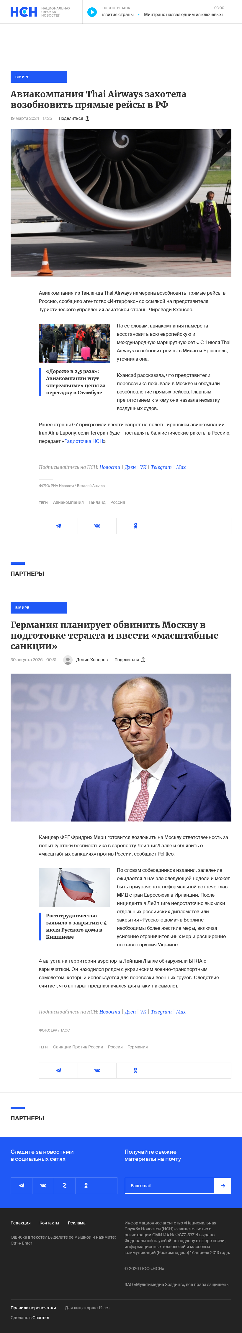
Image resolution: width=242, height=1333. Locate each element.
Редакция (21, 1223)
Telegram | (163, 467)
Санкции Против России (78, 1047)
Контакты (49, 1223)
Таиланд (97, 502)
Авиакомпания (68, 502)
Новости (109, 467)
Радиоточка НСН (83, 441)
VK (143, 467)
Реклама (77, 1223)
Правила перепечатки (33, 1308)
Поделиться (71, 118)
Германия (137, 1047)
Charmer (40, 1317)
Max (181, 467)
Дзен (130, 467)
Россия (117, 502)
